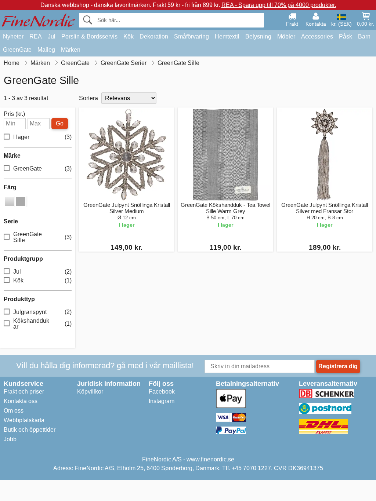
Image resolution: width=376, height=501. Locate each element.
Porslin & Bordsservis (89, 36)
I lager (42, 137)
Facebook (162, 391)
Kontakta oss (20, 401)
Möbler (286, 36)
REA (35, 36)
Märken (70, 50)
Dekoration (154, 36)
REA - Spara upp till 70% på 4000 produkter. (278, 5)
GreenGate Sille (42, 237)
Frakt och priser (24, 391)
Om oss (14, 410)
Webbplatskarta (24, 420)
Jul (51, 36)
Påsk (345, 36)
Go (60, 123)
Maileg (46, 50)
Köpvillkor (90, 391)
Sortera (88, 98)
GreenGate (17, 50)
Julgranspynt (42, 312)
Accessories (317, 36)
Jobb (10, 439)
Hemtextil (227, 36)
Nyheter (13, 36)
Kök (128, 36)
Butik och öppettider (29, 430)
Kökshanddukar (42, 324)
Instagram (161, 401)
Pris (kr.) (14, 114)
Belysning (258, 36)
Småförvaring (191, 36)
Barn (364, 36)
